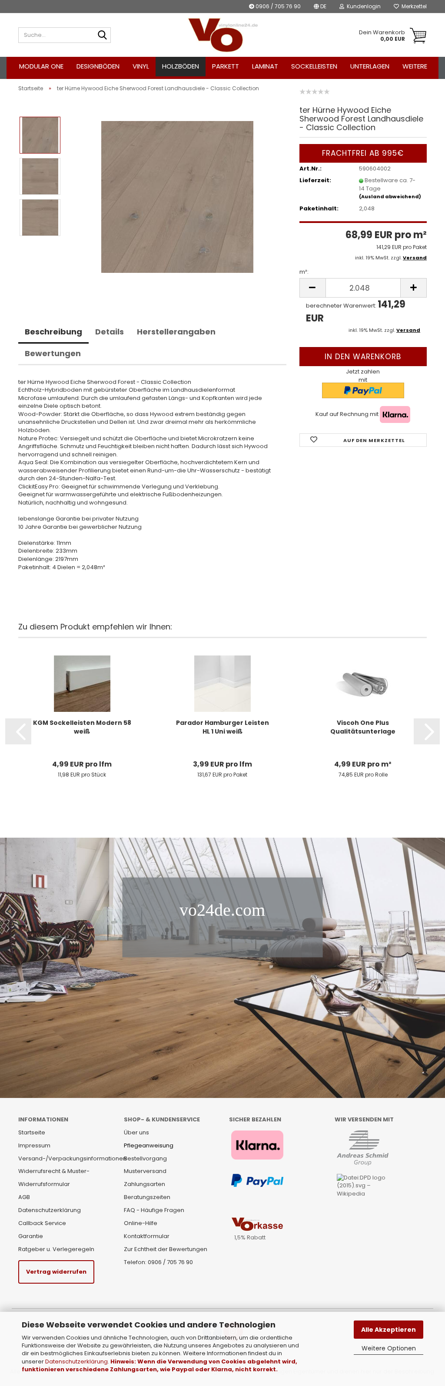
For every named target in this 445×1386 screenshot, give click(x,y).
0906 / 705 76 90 (277, 6)
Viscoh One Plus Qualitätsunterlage (362, 727)
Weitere (414, 66)
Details (109, 331)
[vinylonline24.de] (223, 35)
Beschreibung (53, 331)
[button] (320, 6)
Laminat (265, 66)
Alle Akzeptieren (388, 1329)
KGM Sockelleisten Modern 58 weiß (82, 727)
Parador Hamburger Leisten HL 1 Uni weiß (222, 727)
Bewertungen (53, 353)
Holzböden (180, 66)
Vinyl (141, 66)
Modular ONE (41, 66)
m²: (304, 272)
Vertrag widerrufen (56, 1272)
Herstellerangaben (176, 331)
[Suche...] (102, 35)
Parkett (225, 66)
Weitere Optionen (389, 1348)
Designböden (98, 66)
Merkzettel (413, 6)
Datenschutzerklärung (76, 1361)
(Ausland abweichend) (390, 196)
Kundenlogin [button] (362, 6)
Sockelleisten (314, 66)
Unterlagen (369, 66)
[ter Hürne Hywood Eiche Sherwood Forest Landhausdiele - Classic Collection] (177, 196)
